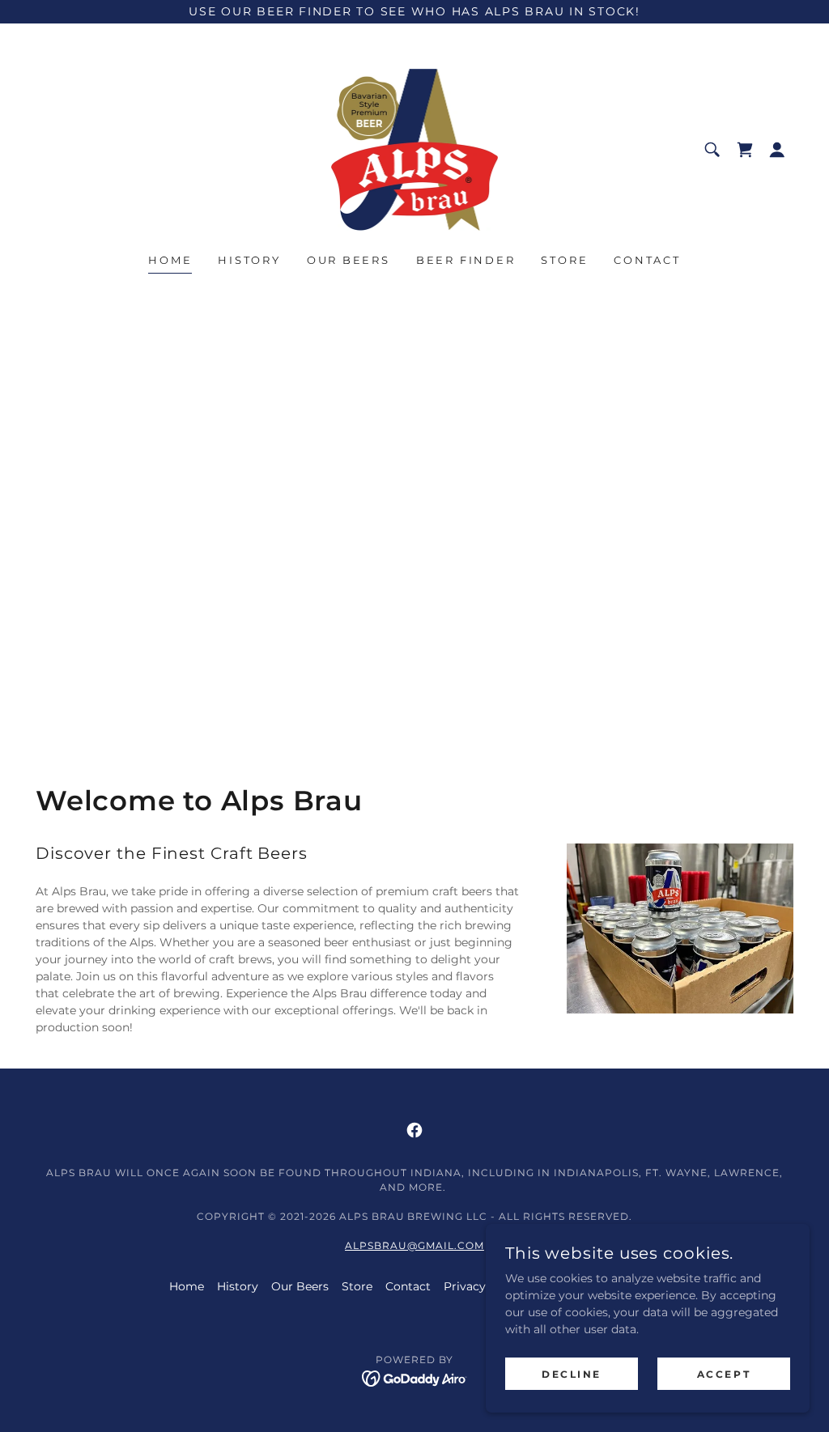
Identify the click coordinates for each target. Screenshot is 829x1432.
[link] (414, 149)
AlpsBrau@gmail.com (414, 1245)
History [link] (249, 259)
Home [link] (170, 259)
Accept (723, 1374)
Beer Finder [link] (466, 259)
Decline (572, 1374)
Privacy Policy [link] (484, 1286)
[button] (777, 150)
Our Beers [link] (348, 259)
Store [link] (564, 259)
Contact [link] (647, 259)
